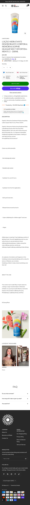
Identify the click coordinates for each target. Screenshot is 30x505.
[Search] (6, 6)
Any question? (6, 403)
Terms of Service (21, 444)
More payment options (15, 92)
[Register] (25, 458)
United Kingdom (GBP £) (8, 480)
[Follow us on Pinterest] (15, 474)
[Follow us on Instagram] (11, 474)
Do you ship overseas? (8, 393)
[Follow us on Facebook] (4, 474)
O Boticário (5, 38)
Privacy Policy (20, 436)
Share (3, 370)
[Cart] (27, 6)
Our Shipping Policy (22, 433)
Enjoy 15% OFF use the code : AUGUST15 (15, 1)
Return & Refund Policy (21, 440)
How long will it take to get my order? (12, 398)
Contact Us (5, 438)
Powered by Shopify (15, 485)
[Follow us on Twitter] (8, 474)
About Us (4, 432)
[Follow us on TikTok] (19, 474)
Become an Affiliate (7, 435)
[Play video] (9, 355)
